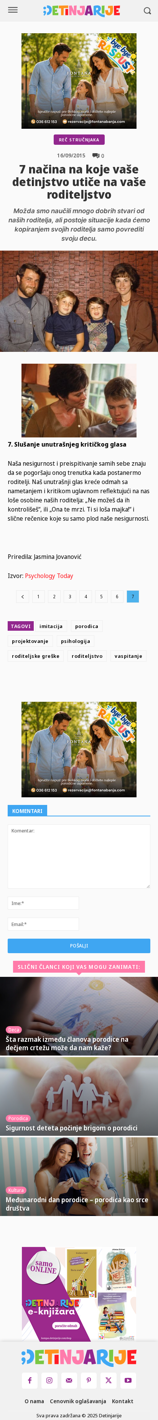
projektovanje (30, 641)
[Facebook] (64, 683)
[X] (82, 683)
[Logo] (82, 11)
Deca (13, 1030)
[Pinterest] (100, 683)
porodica (87, 626)
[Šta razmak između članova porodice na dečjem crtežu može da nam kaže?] (79, 1016)
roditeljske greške (35, 656)
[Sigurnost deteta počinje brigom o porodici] (79, 1096)
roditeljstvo (87, 656)
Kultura (16, 1190)
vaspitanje (128, 656)
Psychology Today (49, 576)
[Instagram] (49, 1380)
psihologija (76, 641)
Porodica (18, 1118)
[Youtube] (128, 1380)
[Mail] (69, 1380)
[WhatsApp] (117, 683)
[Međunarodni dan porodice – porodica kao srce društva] (79, 1176)
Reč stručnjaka (79, 139)
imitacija (51, 626)
